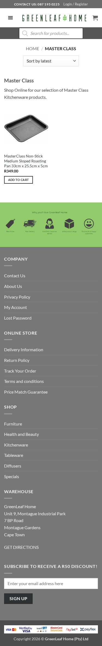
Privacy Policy (17, 296)
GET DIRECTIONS (21, 547)
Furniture (13, 423)
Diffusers (12, 465)
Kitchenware (16, 444)
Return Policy (16, 360)
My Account (15, 307)
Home (32, 48)
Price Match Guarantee (26, 391)
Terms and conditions (24, 381)
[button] (75, 4)
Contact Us (14, 275)
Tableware (13, 455)
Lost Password (18, 317)
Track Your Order (20, 370)
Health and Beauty (21, 434)
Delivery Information (23, 349)
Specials (11, 476)
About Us (13, 286)
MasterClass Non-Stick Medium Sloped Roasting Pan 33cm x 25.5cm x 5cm (26, 161)
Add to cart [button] (18, 179)
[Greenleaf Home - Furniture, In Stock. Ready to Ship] (53, 18)
